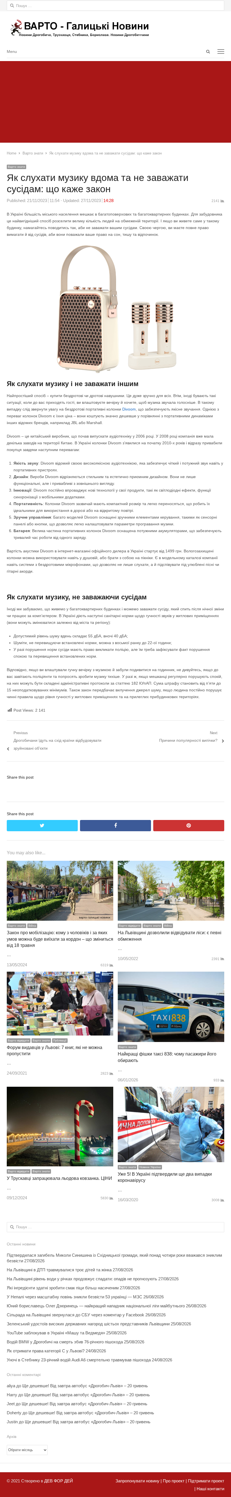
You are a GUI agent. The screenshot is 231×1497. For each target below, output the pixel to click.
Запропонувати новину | (138, 1480)
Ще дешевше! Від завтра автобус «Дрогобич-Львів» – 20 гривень (85, 1385)
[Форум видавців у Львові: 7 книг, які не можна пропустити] (60, 975)
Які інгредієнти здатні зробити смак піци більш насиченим (63, 1287)
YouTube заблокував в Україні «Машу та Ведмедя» (56, 1332)
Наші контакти (210, 1488)
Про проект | (174, 1480)
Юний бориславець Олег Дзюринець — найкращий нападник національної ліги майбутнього (96, 1305)
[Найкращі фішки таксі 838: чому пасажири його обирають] (171, 975)
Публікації (59, 1040)
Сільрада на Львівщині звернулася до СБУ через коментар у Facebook (75, 1314)
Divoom (129, 409)
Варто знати (16, 166)
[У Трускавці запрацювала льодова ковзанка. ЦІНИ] (60, 1090)
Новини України (150, 1167)
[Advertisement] (115, 100)
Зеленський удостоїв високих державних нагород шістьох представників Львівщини (88, 1323)
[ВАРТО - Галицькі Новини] (115, 28)
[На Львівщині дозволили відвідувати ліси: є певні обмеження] (171, 864)
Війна (32, 925)
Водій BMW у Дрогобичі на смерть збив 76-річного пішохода (65, 1341)
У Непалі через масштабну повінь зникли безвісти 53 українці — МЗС (74, 1296)
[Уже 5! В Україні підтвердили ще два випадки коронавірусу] (171, 1090)
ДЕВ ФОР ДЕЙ (58, 1480)
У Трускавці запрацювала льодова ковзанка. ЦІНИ (59, 1178)
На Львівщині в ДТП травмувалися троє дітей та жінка (59, 1269)
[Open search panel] (208, 51)
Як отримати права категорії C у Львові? (46, 1350)
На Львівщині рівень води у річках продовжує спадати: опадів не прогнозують (82, 1278)
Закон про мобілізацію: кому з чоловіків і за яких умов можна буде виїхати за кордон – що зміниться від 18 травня (60, 939)
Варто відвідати (129, 925)
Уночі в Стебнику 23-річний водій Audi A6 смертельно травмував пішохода (79, 1359)
